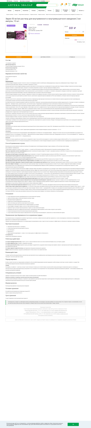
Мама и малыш (57, 10)
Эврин (33, 29)
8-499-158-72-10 (47, 310)
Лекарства (17, 10)
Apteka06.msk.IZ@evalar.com (60, 310)
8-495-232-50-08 (46, 312)
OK (73, 424)
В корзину (74, 35)
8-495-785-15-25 (49, 313)
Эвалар (9, 10)
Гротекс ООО (39, 30)
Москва (10, 1)
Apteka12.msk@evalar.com (62, 313)
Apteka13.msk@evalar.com (60, 312)
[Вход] (69, 5)
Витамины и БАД (65, 10)
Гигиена (34, 10)
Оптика (49, 10)
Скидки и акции (73, 10)
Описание (18, 57)
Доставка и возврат (25, 1)
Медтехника (41, 10)
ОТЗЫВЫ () (72, 57)
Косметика (25, 10)
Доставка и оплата (45, 57)
